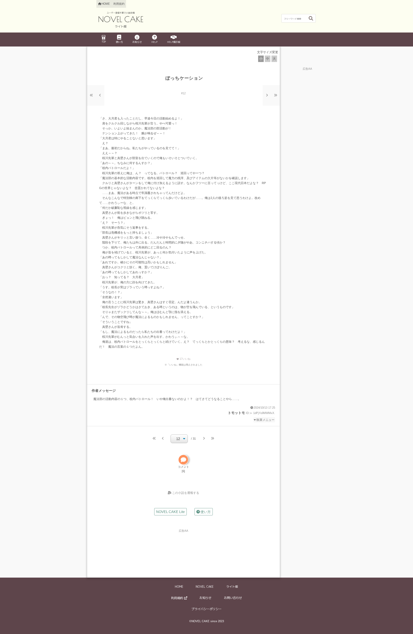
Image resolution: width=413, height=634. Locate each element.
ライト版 (232, 586)
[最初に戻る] (91, 95)
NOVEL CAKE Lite (170, 512)
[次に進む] (267, 95)
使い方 (119, 42)
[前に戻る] (100, 95)
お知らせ (137, 42)
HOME (179, 586)
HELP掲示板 (173, 42)
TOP (104, 41)
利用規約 (119, 3)
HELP (154, 42)
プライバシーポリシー (206, 609)
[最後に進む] (275, 95)
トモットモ (236, 413)
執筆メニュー (265, 420)
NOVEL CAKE (205, 586)
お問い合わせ (233, 598)
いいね (183, 358)
